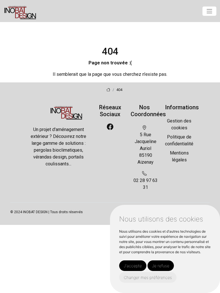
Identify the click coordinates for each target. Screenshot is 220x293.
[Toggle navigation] (209, 11)
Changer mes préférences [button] (148, 277)
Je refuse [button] (160, 265)
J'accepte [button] (133, 265)
